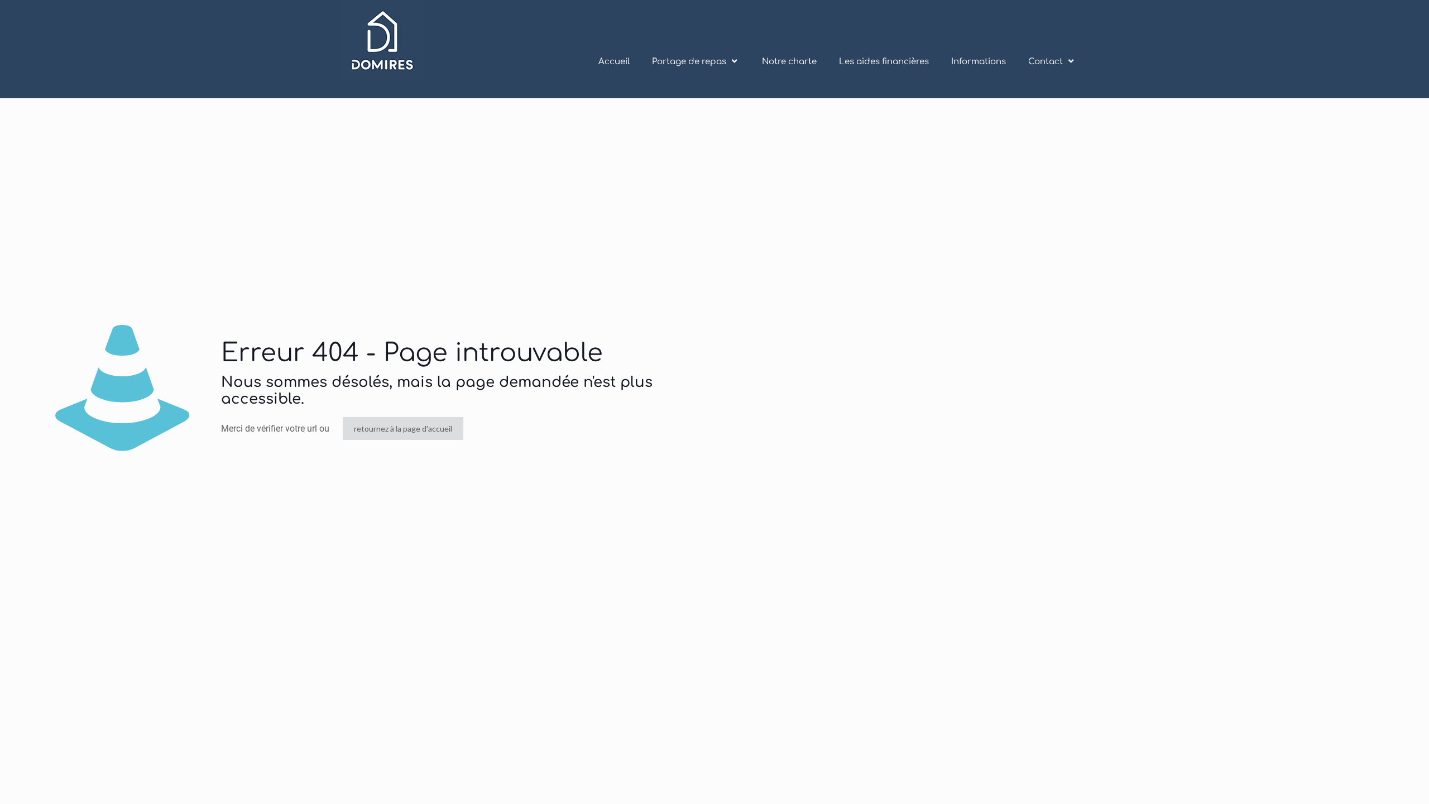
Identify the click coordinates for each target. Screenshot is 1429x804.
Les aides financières (884, 61)
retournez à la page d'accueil (403, 428)
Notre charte (789, 61)
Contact (1045, 61)
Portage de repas (689, 61)
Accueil (614, 61)
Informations (978, 61)
